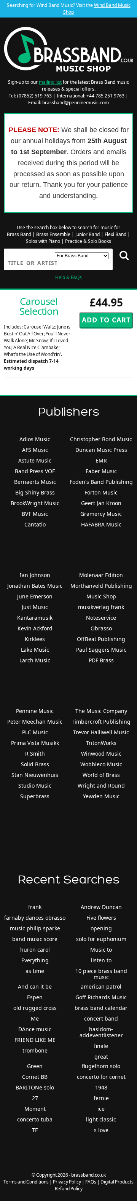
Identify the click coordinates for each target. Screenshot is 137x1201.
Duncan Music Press (101, 449)
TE (35, 1130)
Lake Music (35, 649)
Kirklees (35, 639)
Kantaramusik (35, 617)
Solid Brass (35, 764)
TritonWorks (101, 742)
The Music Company (101, 711)
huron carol (35, 949)
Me (35, 1018)
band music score (34, 939)
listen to (101, 960)
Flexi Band (115, 234)
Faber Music (101, 471)
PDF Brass (101, 660)
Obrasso (101, 628)
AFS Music (35, 449)
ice (101, 1108)
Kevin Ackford (35, 628)
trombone (35, 1050)
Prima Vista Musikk (35, 742)
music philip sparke (35, 928)
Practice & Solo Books (88, 241)
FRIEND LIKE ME (35, 1039)
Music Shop (101, 596)
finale (101, 1045)
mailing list (50, 82)
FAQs (90, 1182)
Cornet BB (35, 1076)
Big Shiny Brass (35, 492)
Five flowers (101, 917)
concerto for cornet (101, 1076)
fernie (101, 1098)
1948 (101, 1087)
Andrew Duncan (101, 907)
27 (35, 1098)
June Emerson (35, 596)
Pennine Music (35, 711)
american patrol (101, 986)
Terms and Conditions (26, 1182)
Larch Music (34, 660)
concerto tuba (35, 1119)
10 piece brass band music (101, 974)
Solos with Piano (43, 241)
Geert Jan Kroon (101, 503)
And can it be (35, 986)
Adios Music (34, 439)
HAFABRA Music (101, 524)
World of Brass (101, 774)
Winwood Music (101, 753)
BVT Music (35, 513)
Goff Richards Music (101, 997)
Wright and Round (101, 785)
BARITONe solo (35, 1087)
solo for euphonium (101, 939)
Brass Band (19, 234)
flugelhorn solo (101, 1066)
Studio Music (34, 785)
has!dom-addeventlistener (101, 1032)
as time (34, 971)
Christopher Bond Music (101, 439)
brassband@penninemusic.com (75, 102)
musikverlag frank (101, 607)
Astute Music (34, 460)
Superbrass (34, 796)
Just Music (35, 607)
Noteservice (101, 617)
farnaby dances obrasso (34, 917)
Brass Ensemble (53, 234)
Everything (35, 960)
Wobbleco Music (101, 764)
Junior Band (87, 234)
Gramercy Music (101, 513)
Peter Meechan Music (34, 721)
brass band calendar (101, 1007)
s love (101, 1130)
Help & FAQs (68, 277)
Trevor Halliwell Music (101, 732)
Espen (35, 997)
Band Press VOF (35, 471)
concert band (101, 1018)
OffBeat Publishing (101, 639)
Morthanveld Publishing (101, 585)
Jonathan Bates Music (34, 585)
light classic (101, 1119)
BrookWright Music (35, 503)
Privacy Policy (67, 1182)
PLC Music (35, 732)
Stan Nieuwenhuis (34, 774)
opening (101, 928)
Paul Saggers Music (101, 649)
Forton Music (101, 492)
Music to (101, 949)
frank (34, 907)
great (101, 1056)
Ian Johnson (35, 575)
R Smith (35, 753)
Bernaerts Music (35, 481)
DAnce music (34, 1029)
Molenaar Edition (101, 575)
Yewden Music (101, 796)
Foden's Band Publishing (101, 481)
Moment (35, 1108)
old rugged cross (35, 1007)
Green (35, 1066)
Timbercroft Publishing (101, 721)
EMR (101, 460)
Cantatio (35, 524)
